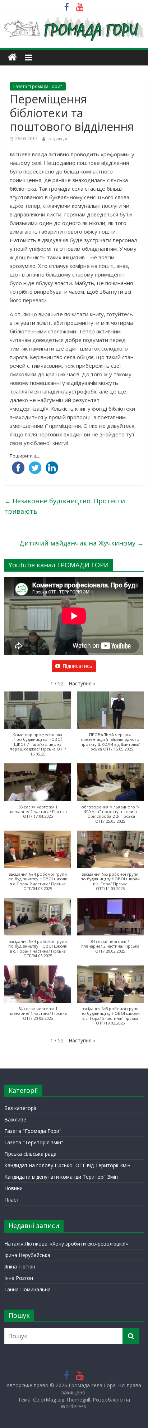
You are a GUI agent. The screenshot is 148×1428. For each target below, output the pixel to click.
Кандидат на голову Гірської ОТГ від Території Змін (67, 1165)
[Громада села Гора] (12, 57)
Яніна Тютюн (19, 1266)
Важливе (15, 1119)
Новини (13, 1188)
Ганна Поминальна (27, 1289)
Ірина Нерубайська (27, 1255)
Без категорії (20, 1108)
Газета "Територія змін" (33, 1142)
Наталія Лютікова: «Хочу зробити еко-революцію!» (66, 1243)
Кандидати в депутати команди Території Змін (61, 1176)
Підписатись (77, 665)
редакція (57, 139)
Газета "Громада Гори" (37, 86)
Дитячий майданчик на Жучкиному (81, 543)
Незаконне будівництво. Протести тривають (64, 506)
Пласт (11, 1199)
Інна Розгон (18, 1278)
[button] (82, 684)
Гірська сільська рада (30, 1153)
